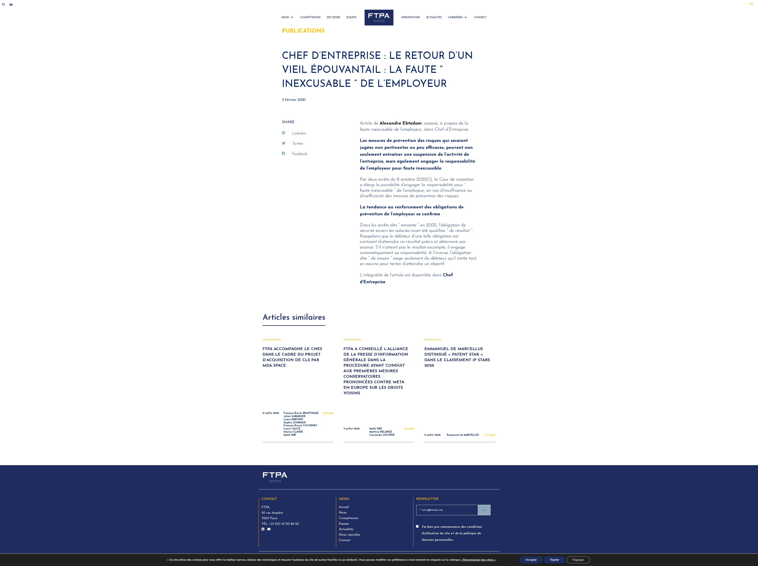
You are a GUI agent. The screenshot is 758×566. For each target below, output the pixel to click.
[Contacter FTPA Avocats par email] (268, 529)
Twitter (297, 144)
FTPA (265, 507)
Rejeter (554, 560)
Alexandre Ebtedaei (401, 123)
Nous (343, 512)
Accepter (531, 560)
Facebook (299, 154)
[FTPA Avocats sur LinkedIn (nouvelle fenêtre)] (263, 529)
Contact (345, 540)
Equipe (344, 523)
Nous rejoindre (349, 534)
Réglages (578, 560)
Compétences (348, 518)
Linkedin (299, 133)
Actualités (346, 529)
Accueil (344, 507)
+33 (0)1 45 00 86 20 (284, 524)
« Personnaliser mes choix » (478, 560)
